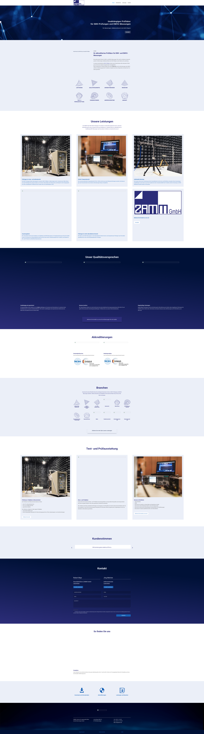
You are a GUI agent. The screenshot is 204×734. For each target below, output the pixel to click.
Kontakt (129, 2)
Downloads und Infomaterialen (82, 695)
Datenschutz (102, 732)
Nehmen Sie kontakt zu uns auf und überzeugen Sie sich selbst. (102, 319)
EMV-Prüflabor (107, 63)
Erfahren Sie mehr (26, 517)
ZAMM (38, 307)
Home (113, 2)
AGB (122, 732)
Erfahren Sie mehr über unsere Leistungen (102, 430)
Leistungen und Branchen (122, 695)
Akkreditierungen (102, 695)
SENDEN (123, 615)
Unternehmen (118, 2)
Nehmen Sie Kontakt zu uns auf (141, 513)
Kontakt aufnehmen (78, 587)
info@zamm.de (119, 722)
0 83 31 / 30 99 (118, 719)
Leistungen (124, 2)
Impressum (82, 732)
